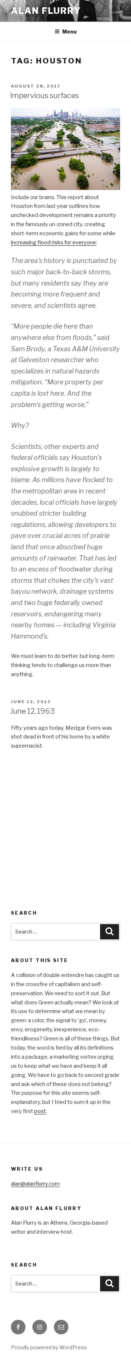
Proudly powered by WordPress (49, 1347)
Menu (69, 31)
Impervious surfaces (44, 95)
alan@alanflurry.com (35, 1183)
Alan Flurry (46, 10)
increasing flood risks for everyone (53, 242)
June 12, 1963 (32, 711)
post (40, 1111)
